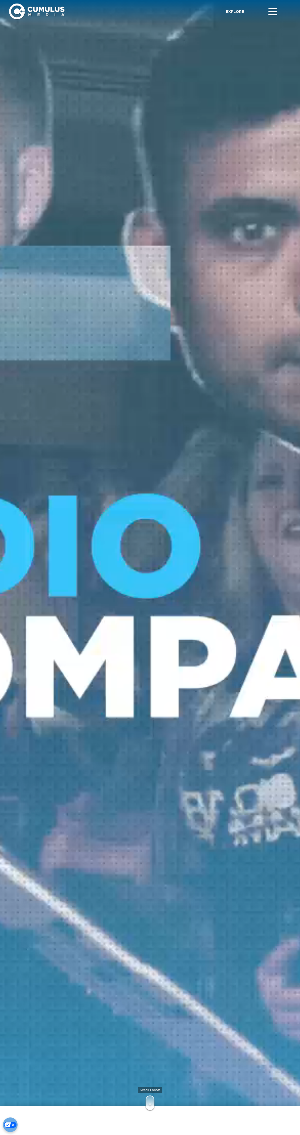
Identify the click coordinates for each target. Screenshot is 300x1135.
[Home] (82, 12)
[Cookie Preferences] (10, 1124)
